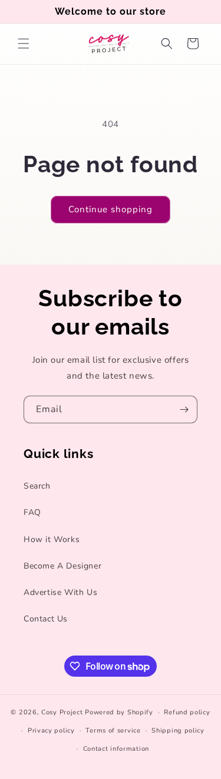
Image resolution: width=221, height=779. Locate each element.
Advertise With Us (60, 592)
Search (37, 486)
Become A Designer (62, 565)
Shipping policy (177, 730)
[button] (24, 43)
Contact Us (46, 618)
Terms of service (112, 730)
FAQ (32, 512)
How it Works (52, 539)
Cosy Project (62, 712)
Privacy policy (51, 730)
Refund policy (187, 712)
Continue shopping (110, 209)
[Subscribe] (184, 409)
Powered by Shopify (119, 712)
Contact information (116, 748)
